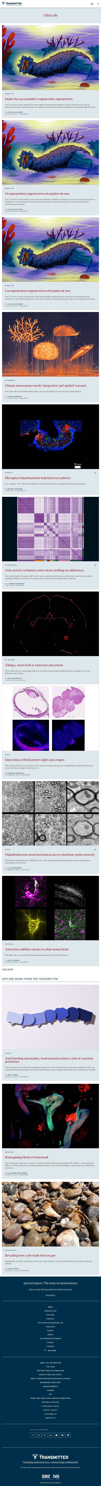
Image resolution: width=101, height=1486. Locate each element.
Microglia (9, 473)
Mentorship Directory (50, 1382)
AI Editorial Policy (50, 1406)
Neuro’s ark (9, 94)
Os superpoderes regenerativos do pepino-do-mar (37, 194)
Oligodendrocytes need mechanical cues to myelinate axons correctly (50, 855)
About (50, 1363)
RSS (50, 1394)
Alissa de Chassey (15, 112)
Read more (50, 1295)
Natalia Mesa (13, 1269)
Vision (7, 754)
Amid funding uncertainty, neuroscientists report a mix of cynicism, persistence (49, 1060)
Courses (50, 1346)
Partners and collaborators (50, 1371)
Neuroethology (11, 1250)
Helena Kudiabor (15, 489)
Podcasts (50, 1327)
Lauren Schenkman (16, 584)
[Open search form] (92, 4)
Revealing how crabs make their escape (30, 1255)
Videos (50, 1331)
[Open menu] (98, 4)
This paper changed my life (50, 1323)
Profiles (50, 1319)
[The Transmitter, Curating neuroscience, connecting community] (22, 4)
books (50, 1338)
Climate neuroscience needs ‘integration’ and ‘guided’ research (45, 386)
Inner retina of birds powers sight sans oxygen (34, 760)
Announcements (50, 1386)
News (50, 1307)
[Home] (50, 1456)
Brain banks (9, 1152)
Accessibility (50, 1414)
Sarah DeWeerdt (15, 396)
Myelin (7, 849)
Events (50, 1342)
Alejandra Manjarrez (17, 1173)
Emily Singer (13, 1075)
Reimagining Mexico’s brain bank (26, 1157)
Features (50, 1315)
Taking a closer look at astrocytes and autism (34, 665)
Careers (50, 1390)
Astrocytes (9, 944)
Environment (10, 380)
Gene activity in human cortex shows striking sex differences (44, 570)
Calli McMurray (15, 868)
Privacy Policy (51, 1410)
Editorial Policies (50, 1402)
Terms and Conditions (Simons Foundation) (50, 1398)
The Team (50, 1367)
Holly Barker (13, 960)
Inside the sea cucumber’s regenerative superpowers (39, 99)
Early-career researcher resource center (50, 1378)
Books (50, 1335)
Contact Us (50, 1418)
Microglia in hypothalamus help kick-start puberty (38, 478)
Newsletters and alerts (50, 1375)
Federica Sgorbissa (16, 773)
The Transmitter (15, 678)
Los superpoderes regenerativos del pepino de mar (37, 291)
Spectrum (11, 660)
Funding (8, 1053)
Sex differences (11, 565)
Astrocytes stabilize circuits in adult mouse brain (36, 949)
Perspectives (50, 1311)
